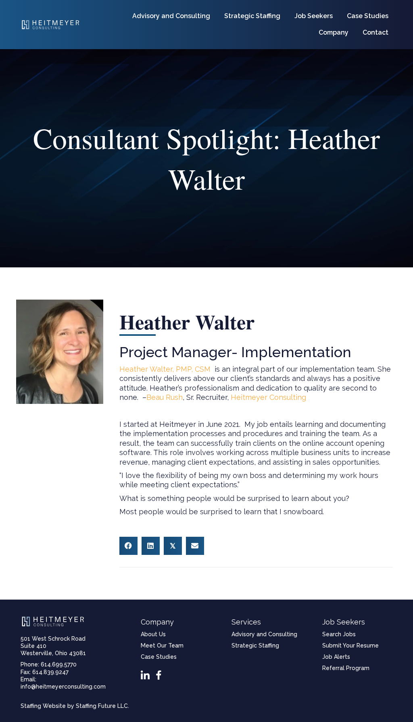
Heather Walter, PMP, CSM (165, 369)
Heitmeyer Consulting (268, 397)
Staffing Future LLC (102, 706)
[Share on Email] (195, 546)
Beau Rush (164, 397)
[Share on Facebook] (128, 546)
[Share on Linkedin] (151, 546)
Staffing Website (43, 706)
